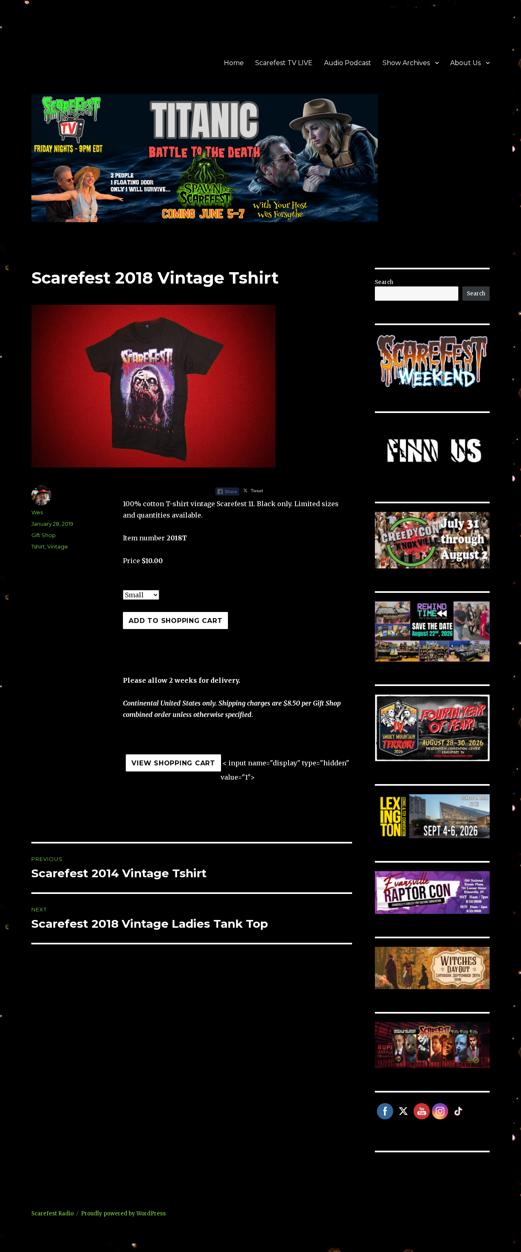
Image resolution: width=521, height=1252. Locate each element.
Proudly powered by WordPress (123, 1213)
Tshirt (38, 546)
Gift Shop (43, 535)
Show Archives (406, 63)
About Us (465, 63)
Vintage (57, 546)
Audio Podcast (347, 63)
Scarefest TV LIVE (284, 63)
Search (384, 282)
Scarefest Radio (52, 1213)
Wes (37, 512)
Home (234, 63)
